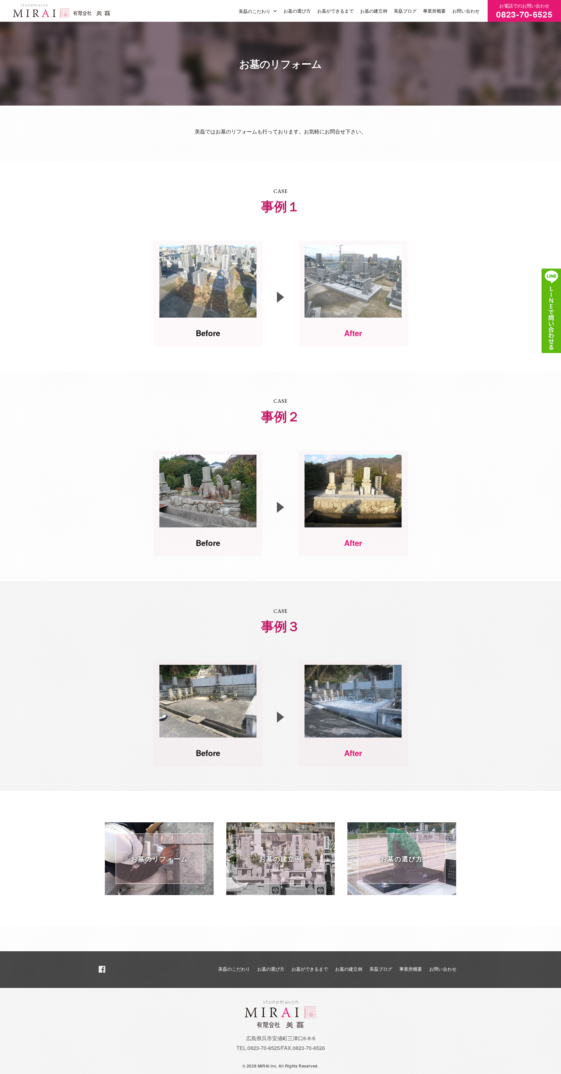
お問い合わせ (466, 11)
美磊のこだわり (254, 11)
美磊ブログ (405, 11)
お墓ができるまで (335, 11)
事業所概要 (434, 11)
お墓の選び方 (297, 11)
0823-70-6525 (524, 11)
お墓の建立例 (373, 11)
